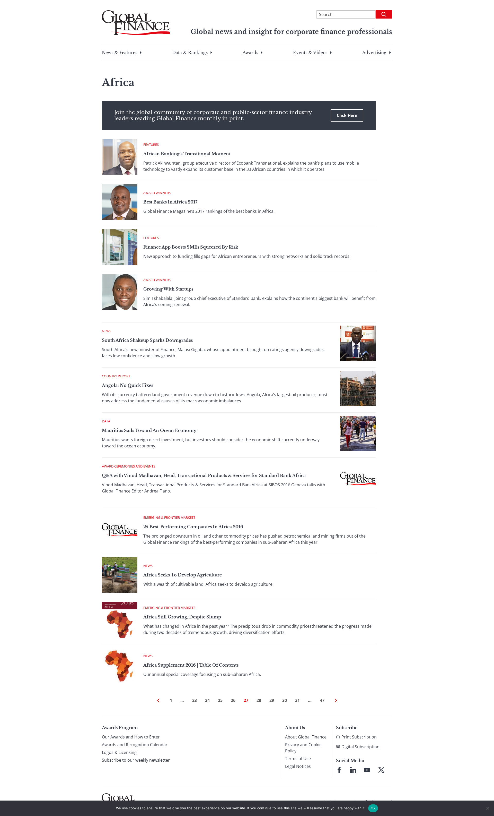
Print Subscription (359, 737)
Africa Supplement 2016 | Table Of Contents (191, 665)
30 (284, 700)
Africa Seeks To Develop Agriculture (182, 574)
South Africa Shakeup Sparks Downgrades (147, 340)
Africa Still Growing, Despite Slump (182, 616)
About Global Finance (306, 737)
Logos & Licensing (119, 752)
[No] (487, 808)
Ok (373, 808)
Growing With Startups (168, 289)
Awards (250, 52)
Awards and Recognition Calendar (134, 744)
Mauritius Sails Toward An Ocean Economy (149, 430)
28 (259, 700)
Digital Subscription (360, 747)
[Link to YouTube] (367, 770)
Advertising (374, 52)
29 (271, 700)
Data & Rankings (190, 52)
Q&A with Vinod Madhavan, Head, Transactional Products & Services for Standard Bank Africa (204, 475)
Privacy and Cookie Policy (303, 748)
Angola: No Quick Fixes (127, 385)
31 (297, 700)
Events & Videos (310, 52)
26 (233, 700)
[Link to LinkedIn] (353, 770)
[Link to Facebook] (339, 770)
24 (207, 700)
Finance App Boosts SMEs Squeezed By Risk (190, 247)
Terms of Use (298, 758)
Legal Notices (298, 766)
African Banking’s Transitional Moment (187, 153)
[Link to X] (381, 770)
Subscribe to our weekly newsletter (136, 760)
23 (194, 700)
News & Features (119, 52)
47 (322, 700)
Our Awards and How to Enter (131, 737)
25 (220, 700)
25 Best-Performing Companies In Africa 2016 (193, 526)
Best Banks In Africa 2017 (170, 202)
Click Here (347, 115)
